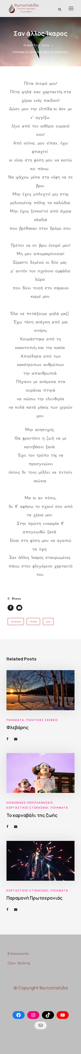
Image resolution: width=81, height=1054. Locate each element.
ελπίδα (33, 621)
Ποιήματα (21, 52)
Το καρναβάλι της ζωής (31, 815)
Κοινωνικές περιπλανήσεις (29, 802)
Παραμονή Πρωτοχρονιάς (34, 898)
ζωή (48, 621)
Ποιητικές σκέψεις (42, 720)
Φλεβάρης (17, 727)
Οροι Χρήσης (19, 963)
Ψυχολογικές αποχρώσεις (49, 52)
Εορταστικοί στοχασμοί (27, 807)
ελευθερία (16, 621)
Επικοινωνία (18, 953)
